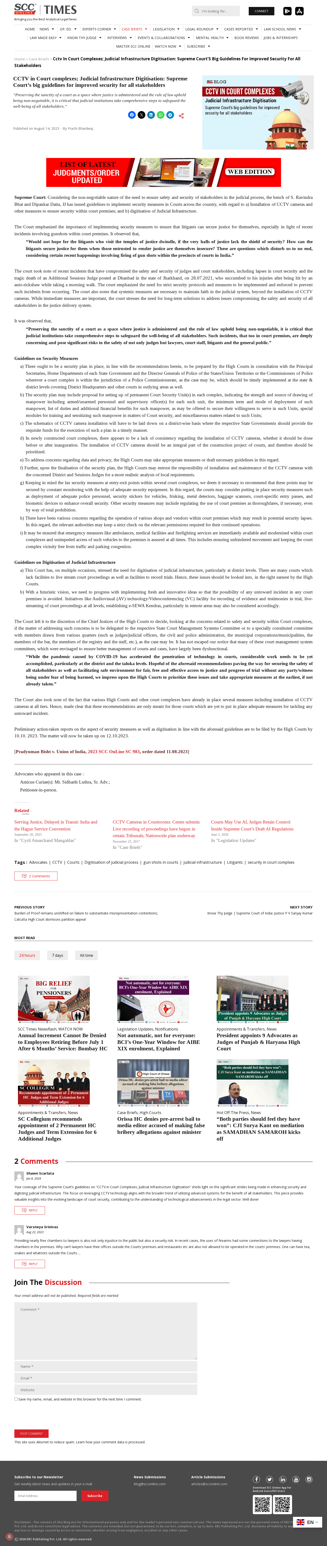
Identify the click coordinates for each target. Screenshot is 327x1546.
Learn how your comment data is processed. (110, 1442)
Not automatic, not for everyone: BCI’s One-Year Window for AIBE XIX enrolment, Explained (158, 1042)
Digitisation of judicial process (111, 862)
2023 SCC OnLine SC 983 (114, 751)
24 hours (27, 955)
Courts (73, 862)
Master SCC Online (133, 46)
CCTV (57, 862)
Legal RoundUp (199, 29)
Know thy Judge (81, 37)
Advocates (38, 862)
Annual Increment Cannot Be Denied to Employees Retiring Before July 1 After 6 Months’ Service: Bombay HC (63, 1042)
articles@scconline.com (209, 1484)
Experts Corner (96, 29)
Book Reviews (246, 37)
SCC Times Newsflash (37, 1029)
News (44, 29)
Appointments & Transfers (241, 1029)
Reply (33, 1210)
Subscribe (196, 46)
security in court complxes (271, 862)
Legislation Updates (135, 1029)
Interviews (117, 37)
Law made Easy (43, 37)
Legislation (164, 29)
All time (86, 955)
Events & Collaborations (161, 37)
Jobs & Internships (281, 37)
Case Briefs (132, 29)
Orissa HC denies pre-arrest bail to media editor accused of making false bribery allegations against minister (161, 1125)
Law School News (280, 29)
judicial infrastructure (202, 862)
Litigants (235, 862)
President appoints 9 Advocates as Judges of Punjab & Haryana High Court (258, 1042)
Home (30, 29)
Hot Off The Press (233, 1112)
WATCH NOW (165, 46)
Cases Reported (238, 29)
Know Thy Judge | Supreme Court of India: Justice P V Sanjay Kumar (260, 910)
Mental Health (210, 37)
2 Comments (39, 876)
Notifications (166, 1029)
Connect (261, 11)
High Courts (150, 1112)
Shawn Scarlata (40, 1173)
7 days (57, 955)
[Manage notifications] (9, 1536)
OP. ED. (66, 29)
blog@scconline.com (150, 1484)
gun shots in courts (160, 862)
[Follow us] (256, 1479)
